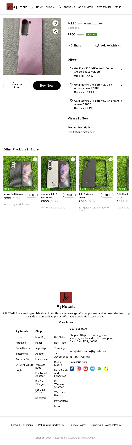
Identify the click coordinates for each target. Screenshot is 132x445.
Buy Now (46, 85)
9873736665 (82, 356)
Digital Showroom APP (83, 437)
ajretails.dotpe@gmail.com (90, 351)
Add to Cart (17, 85)
